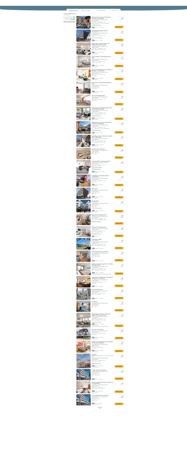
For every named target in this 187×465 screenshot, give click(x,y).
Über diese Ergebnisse (66, 14)
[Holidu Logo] (68, 7)
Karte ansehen (70, 18)
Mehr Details (119, 27)
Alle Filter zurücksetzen (68, 21)
